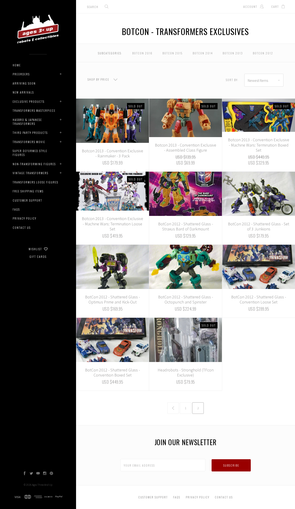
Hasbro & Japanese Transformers (27, 122)
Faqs (16, 209)
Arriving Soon (24, 83)
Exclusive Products (28, 101)
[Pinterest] (51, 473)
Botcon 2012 (263, 53)
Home (17, 65)
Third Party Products (30, 133)
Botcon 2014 (203, 53)
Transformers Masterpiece (34, 110)
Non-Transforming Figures (34, 164)
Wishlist (36, 249)
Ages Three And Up (42, 484)
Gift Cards (38, 257)
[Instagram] (44, 473)
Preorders (21, 74)
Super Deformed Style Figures (30, 153)
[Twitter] (31, 473)
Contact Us (22, 227)
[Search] (107, 7)
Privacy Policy (24, 218)
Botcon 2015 (172, 53)
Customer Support (27, 200)
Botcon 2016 (142, 53)
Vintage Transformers (30, 173)
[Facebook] (24, 473)
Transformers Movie (29, 142)
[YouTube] (38, 473)
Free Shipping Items (28, 191)
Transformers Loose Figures (35, 182)
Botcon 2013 (233, 53)
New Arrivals (23, 92)
